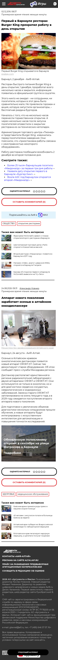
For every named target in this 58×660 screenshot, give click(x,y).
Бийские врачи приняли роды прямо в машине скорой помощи (30, 507)
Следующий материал (28, 652)
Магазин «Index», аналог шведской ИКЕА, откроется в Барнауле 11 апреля (32, 264)
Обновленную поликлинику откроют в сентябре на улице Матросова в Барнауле (26, 443)
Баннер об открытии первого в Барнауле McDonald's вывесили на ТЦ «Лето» (32, 273)
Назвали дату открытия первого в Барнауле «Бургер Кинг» (25, 173)
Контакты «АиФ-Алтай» (16, 556)
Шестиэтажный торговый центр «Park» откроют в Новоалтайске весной (31, 246)
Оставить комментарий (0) (29, 202)
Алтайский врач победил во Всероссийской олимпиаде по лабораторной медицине (33, 525)
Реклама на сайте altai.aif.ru (20, 560)
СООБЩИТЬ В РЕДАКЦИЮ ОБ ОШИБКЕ (23, 571)
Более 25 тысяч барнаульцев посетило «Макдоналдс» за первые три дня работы (28, 167)
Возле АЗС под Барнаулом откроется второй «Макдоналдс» (27, 178)
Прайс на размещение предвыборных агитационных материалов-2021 (25, 565)
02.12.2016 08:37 (9, 11)
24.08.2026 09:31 (9, 288)
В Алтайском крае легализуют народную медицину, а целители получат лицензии (32, 534)
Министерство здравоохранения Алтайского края (27, 348)
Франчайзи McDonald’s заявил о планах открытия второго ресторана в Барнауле (32, 237)
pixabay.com (7, 74)
